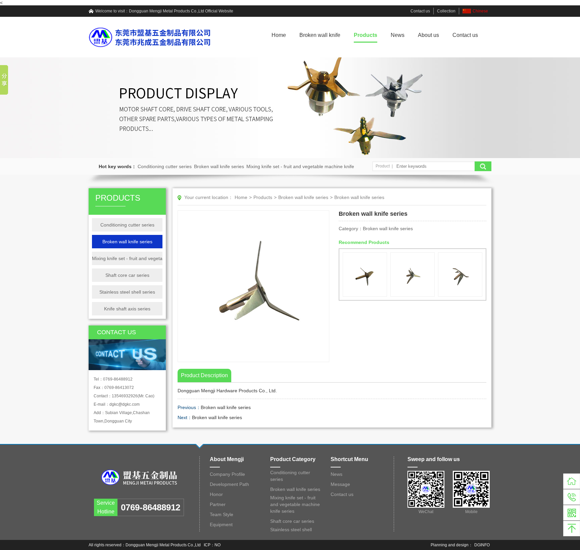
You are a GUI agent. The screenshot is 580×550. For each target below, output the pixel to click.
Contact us (420, 11)
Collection (446, 11)
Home (279, 35)
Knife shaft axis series (127, 308)
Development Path (229, 484)
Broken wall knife (319, 35)
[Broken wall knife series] (365, 274)
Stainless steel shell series (127, 292)
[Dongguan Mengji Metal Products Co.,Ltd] (139, 477)
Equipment (221, 524)
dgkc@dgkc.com (124, 404)
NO (217, 545)
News (397, 35)
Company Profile (227, 474)
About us (428, 35)
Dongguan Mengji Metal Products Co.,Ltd (166, 11)
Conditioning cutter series (165, 166)
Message (340, 484)
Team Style (221, 514)
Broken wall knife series (219, 166)
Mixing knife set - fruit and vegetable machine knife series (127, 258)
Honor (216, 494)
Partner (218, 504)
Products (365, 35)
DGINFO (482, 545)
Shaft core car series (127, 275)
